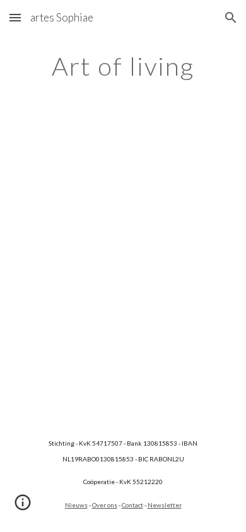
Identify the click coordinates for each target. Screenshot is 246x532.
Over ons (104, 505)
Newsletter (165, 505)
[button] (15, 17)
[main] (123, 66)
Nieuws (76, 505)
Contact (132, 505)
